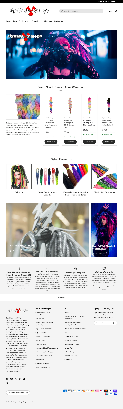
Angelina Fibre (40, 344)
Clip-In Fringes (40, 333)
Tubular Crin (39, 319)
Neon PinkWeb (99, 254)
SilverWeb (16, 251)
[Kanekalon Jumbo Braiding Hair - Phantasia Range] (75, 176)
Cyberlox (19, 192)
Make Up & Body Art (42, 367)
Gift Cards (48, 21)
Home (8, 21)
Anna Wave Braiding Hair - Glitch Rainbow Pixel (69, 123)
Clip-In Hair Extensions (104, 192)
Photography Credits (71, 344)
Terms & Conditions (71, 356)
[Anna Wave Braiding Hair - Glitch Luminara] (89, 105)
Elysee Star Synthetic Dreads (47, 193)
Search (66, 313)
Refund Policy (69, 352)
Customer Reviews (71, 340)
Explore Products (19, 21)
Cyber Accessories (42, 363)
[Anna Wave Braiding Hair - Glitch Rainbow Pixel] (70, 105)
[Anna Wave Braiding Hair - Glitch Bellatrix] (108, 105)
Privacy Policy (69, 348)
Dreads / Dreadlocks (42, 336)
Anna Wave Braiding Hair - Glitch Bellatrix (107, 122)
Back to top (61, 298)
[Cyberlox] (19, 176)
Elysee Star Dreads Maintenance (75, 329)
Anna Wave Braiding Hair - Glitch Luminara (89, 122)
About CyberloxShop (71, 336)
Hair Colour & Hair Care (43, 356)
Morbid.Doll (100, 248)
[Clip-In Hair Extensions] (104, 176)
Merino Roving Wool (42, 340)
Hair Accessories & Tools (44, 352)
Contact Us (58, 21)
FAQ (65, 333)
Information (35, 21)
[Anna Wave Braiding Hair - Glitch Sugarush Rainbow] (50, 105)
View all (61, 90)
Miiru (34, 246)
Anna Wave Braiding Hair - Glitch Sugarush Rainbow (50, 123)
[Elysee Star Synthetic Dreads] (47, 176)
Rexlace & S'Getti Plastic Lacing (46, 348)
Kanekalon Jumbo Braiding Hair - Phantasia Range (75, 193)
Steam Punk (39, 360)
